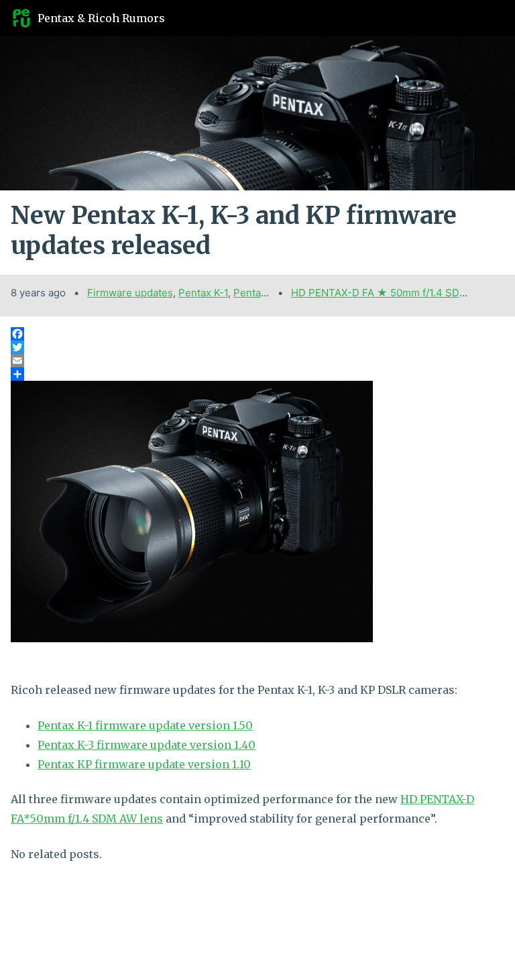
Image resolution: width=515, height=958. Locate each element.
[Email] (257, 360)
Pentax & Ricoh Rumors (101, 18)
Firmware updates (130, 292)
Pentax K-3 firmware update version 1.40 (146, 745)
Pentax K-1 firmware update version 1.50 (145, 725)
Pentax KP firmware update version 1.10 (144, 764)
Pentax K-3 (259, 292)
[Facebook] (257, 334)
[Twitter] (257, 347)
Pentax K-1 (203, 292)
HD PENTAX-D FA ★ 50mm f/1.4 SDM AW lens (400, 292)
